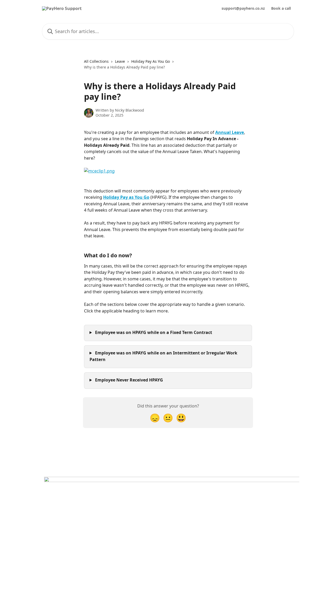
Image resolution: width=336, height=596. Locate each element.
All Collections (96, 61)
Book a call (281, 8)
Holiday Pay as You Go (126, 197)
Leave (120, 61)
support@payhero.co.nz (243, 8)
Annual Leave (229, 132)
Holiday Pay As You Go (150, 61)
